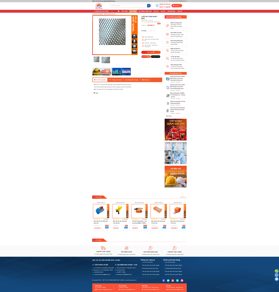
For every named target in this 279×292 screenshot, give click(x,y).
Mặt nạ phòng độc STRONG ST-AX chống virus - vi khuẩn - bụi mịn (177, 94)
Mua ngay (150, 52)
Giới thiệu (124, 11)
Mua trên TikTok (156, 56)
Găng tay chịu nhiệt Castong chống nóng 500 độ (177, 102)
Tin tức (163, 11)
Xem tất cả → (183, 197)
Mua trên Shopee (146, 56)
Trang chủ (94, 13)
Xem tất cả (169, 116)
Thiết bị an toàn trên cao (109, 13)
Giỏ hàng (176, 5)
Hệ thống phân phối (145, 11)
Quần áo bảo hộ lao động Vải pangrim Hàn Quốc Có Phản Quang (177, 109)
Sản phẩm (133, 11)
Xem (107, 227)
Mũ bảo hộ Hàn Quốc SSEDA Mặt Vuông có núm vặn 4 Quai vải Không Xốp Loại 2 (177, 86)
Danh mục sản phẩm (102, 11)
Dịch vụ (156, 11)
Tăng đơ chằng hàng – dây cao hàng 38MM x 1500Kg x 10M (139, 223)
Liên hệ (179, 11)
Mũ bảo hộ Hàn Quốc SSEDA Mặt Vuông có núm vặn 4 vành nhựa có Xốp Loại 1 (177, 78)
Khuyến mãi (171, 11)
